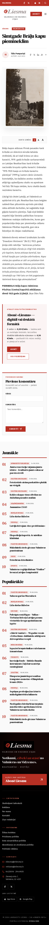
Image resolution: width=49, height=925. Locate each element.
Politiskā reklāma (10, 849)
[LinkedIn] (38, 55)
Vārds (8, 394)
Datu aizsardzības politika (14, 841)
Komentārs (11, 405)
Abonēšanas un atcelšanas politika (17, 845)
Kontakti (6, 815)
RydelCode (34, 921)
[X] (28, 3)
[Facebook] (24, 3)
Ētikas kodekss (8, 832)
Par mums (6, 811)
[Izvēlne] (45, 14)
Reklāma (6, 807)
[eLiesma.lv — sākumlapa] (15, 11)
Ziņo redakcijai (9, 820)
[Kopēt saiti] (46, 55)
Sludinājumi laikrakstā (12, 803)
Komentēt (14, 429)
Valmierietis (18, 29)
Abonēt (36, 14)
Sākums (5, 29)
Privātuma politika (10, 837)
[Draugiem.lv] (42, 55)
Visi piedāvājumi (17, 356)
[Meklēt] (44, 3)
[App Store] (35, 3)
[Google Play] (39, 3)
